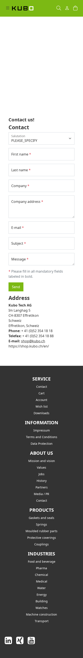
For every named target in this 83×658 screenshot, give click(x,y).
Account (41, 400)
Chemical (41, 575)
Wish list (42, 406)
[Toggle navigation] (7, 8)
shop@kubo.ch (33, 341)
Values (41, 467)
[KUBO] (27, 8)
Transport (42, 621)
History (42, 481)
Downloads (41, 413)
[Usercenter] (67, 8)
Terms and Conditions (41, 437)
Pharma (41, 568)
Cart (41, 393)
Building (42, 601)
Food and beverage (41, 561)
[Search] (58, 8)
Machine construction (41, 614)
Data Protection (42, 444)
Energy (42, 595)
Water (41, 588)
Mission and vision (41, 461)
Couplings (41, 544)
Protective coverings (41, 538)
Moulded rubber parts (41, 531)
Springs (41, 524)
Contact (41, 387)
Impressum (41, 430)
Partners (42, 487)
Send (16, 287)
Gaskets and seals (41, 518)
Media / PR (41, 494)
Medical (41, 581)
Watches (42, 608)
